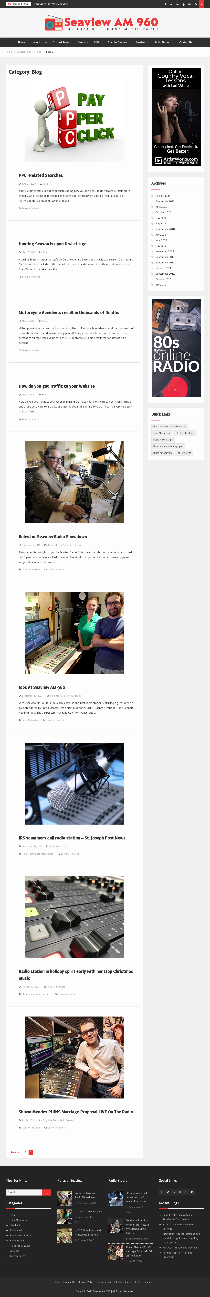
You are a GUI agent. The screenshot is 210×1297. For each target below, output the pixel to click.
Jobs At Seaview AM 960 (42, 687)
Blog (46, 183)
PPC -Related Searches (41, 175)
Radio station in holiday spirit (36, 994)
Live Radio (53, 1120)
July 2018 (161, 234)
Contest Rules (61, 42)
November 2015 (165, 251)
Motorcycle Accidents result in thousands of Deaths (69, 312)
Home (21, 42)
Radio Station (162, 42)
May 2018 (161, 245)
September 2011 (165, 273)
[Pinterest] (195, 4)
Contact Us (185, 42)
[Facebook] (165, 4)
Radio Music (59, 986)
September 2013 (165, 257)
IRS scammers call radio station (37, 853)
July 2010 (161, 284)
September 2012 (165, 262)
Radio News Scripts (163, 439)
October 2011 (163, 268)
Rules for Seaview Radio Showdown (53, 536)
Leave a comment (31, 208)
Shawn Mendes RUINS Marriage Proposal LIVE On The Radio (76, 1112)
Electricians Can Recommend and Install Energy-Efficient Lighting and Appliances (181, 1238)
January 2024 (163, 195)
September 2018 (165, 229)
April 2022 (161, 206)
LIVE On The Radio (31, 1127)
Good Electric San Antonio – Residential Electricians (61, 3)
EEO (96, 42)
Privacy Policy (86, 1282)
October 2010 (163, 279)
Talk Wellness (184, 452)
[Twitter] (171, 4)
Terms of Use (105, 1282)
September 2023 (165, 201)
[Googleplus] (189, 4)
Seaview (140, 42)
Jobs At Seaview (64, 695)
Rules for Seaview (117, 42)
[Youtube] (183, 4)
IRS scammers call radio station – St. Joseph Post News (72, 838)
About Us (38, 42)
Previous (15, 1152)
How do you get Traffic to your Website (57, 386)
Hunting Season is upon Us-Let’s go (53, 244)
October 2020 (163, 212)
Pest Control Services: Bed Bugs (180, 1247)
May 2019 (161, 223)
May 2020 (161, 217)
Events (81, 42)
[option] (63, 4)
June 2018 (161, 240)
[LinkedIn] (177, 4)
